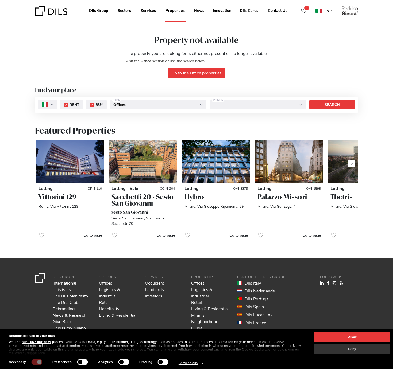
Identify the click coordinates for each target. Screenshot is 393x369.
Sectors (124, 10)
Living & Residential (117, 315)
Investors (153, 296)
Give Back (62, 321)
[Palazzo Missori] (289, 161)
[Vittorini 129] (70, 161)
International (64, 283)
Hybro (194, 197)
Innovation (222, 10)
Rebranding (64, 308)
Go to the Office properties (196, 73)
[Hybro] (216, 161)
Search (332, 104)
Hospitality (109, 308)
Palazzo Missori (282, 197)
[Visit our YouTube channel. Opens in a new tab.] (341, 283)
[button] (41, 235)
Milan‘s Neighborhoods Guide (206, 321)
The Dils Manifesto (70, 296)
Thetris (341, 197)
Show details (188, 363)
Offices (105, 283)
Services (148, 10)
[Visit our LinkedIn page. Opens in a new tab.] (322, 283)
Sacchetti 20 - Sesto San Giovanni (142, 200)
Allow (352, 337)
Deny (352, 349)
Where (218, 100)
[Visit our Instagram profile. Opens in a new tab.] (334, 283)
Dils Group (98, 10)
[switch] (82, 362)
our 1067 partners (36, 342)
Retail (104, 302)
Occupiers (154, 283)
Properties (175, 10)
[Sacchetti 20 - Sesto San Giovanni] (143, 161)
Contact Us (277, 10)
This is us (62, 289)
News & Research (69, 315)
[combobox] (47, 105)
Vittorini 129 (57, 197)
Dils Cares (249, 10)
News (199, 10)
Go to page (92, 235)
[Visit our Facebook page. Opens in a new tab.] (328, 283)
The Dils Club (65, 302)
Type (116, 100)
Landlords (154, 289)
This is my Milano (69, 328)
